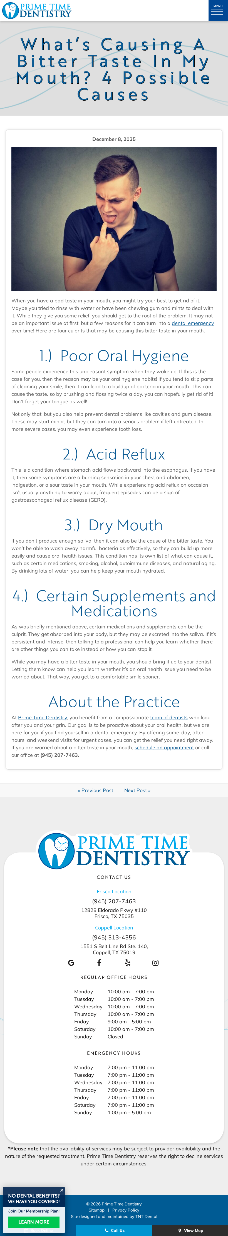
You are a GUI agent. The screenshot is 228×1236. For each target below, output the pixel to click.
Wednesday (88, 1006)
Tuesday (84, 999)
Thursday (85, 1014)
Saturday (85, 1029)
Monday (83, 991)
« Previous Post (95, 790)
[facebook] (99, 962)
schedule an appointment (164, 747)
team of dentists (169, 717)
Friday (81, 1021)
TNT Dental (146, 1216)
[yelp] (127, 962)
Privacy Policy (125, 1210)
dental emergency (193, 323)
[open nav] (218, 10)
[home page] (37, 10)
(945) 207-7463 (114, 901)
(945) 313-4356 (114, 937)
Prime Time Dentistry (42, 717)
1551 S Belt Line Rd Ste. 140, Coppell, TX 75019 (114, 949)
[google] (71, 962)
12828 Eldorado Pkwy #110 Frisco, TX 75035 (114, 913)
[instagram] (155, 962)
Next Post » (137, 790)
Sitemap (97, 1210)
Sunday (83, 1036)
